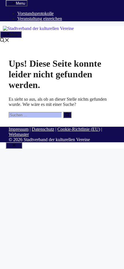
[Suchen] (67, 115)
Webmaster (19, 134)
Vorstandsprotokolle (35, 13)
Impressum (19, 129)
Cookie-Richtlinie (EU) (78, 129)
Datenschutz (43, 129)
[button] (4, 40)
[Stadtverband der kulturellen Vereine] (38, 28)
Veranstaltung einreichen (39, 18)
